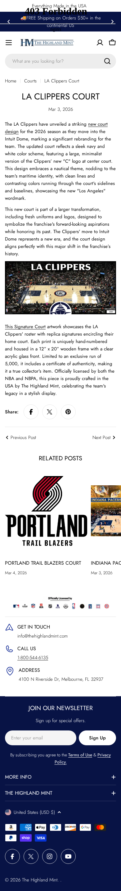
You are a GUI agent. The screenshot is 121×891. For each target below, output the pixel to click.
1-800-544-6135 (32, 657)
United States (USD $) (34, 812)
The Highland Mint (39, 879)
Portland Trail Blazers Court (43, 563)
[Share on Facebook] (31, 411)
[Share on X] (49, 411)
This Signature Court (25, 326)
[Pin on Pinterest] (68, 411)
